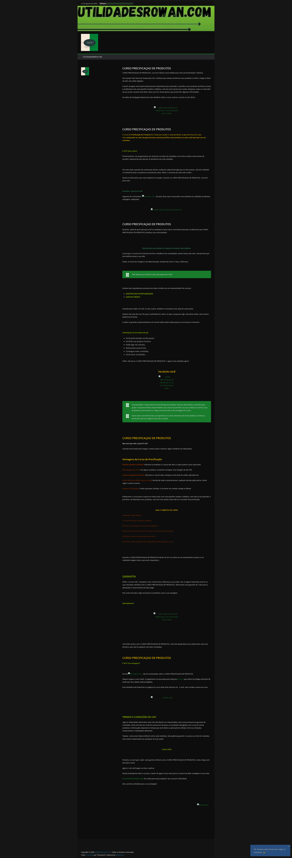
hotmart (180, 679)
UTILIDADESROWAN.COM (92, 57)
